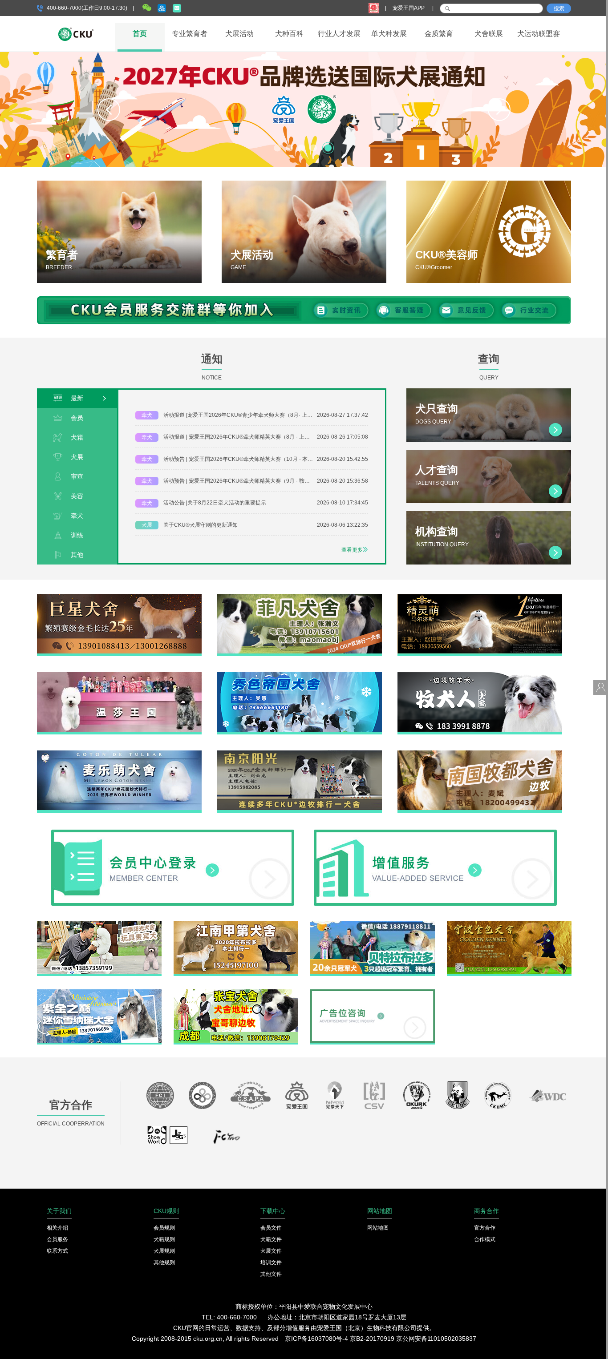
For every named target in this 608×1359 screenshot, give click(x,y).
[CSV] (375, 1098)
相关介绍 (57, 1228)
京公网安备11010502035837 (436, 1338)
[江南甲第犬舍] (236, 924)
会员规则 (164, 1228)
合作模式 (484, 1239)
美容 (77, 496)
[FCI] (160, 1098)
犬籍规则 (164, 1239)
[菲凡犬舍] (299, 597)
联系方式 (57, 1251)
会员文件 (271, 1228)
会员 (77, 417)
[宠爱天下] (334, 1098)
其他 (77, 554)
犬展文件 (271, 1251)
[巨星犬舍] (119, 597)
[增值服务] (435, 833)
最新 (77, 398)
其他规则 (164, 1262)
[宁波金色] (509, 924)
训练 (77, 535)
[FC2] (226, 1139)
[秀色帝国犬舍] (299, 675)
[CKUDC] (458, 1098)
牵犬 (77, 515)
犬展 (77, 456)
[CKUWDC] (547, 1098)
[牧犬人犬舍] (479, 675)
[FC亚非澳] (202, 1098)
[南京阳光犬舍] (299, 753)
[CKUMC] (497, 1098)
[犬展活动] (304, 232)
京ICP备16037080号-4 (316, 1338)
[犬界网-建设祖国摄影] (168, 1139)
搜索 (559, 8)
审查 (77, 476)
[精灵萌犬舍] (479, 597)
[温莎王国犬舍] (119, 675)
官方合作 (484, 1228)
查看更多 (352, 550)
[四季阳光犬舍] (99, 924)
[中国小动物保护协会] (251, 1098)
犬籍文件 (271, 1239)
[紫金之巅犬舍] (99, 992)
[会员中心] (172, 833)
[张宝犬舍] (236, 992)
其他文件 (271, 1274)
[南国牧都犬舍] (479, 753)
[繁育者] (119, 232)
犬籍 (77, 437)
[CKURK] (417, 1098)
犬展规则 (164, 1251)
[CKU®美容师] (488, 232)
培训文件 (271, 1262)
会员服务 (57, 1239)
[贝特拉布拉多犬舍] (372, 924)
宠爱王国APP (409, 8)
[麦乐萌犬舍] (119, 753)
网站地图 (378, 1228)
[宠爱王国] (296, 1098)
